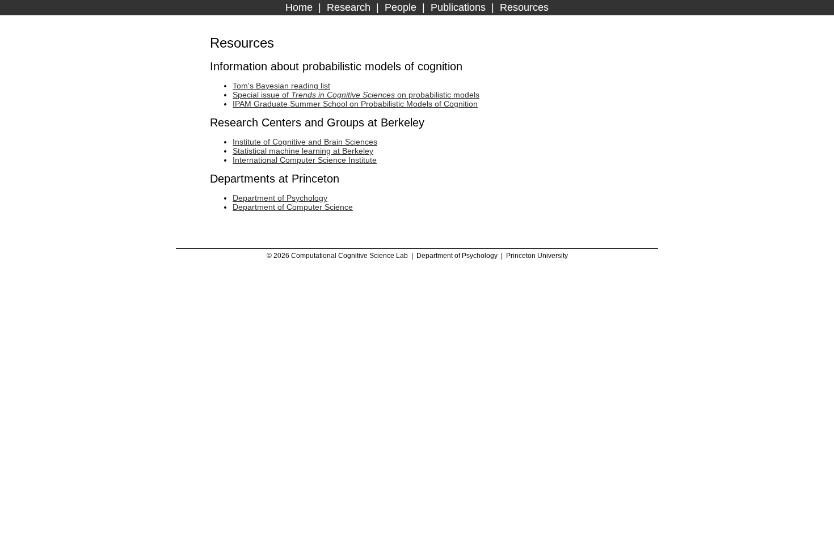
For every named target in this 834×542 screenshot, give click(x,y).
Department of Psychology (280, 197)
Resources (524, 7)
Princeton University (537, 256)
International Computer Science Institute (305, 159)
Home (299, 7)
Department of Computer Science (293, 206)
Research (348, 7)
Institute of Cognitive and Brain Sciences (305, 141)
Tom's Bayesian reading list (281, 85)
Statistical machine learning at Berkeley (303, 150)
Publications (458, 7)
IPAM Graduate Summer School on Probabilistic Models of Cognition (355, 103)
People (400, 7)
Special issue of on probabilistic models (356, 94)
